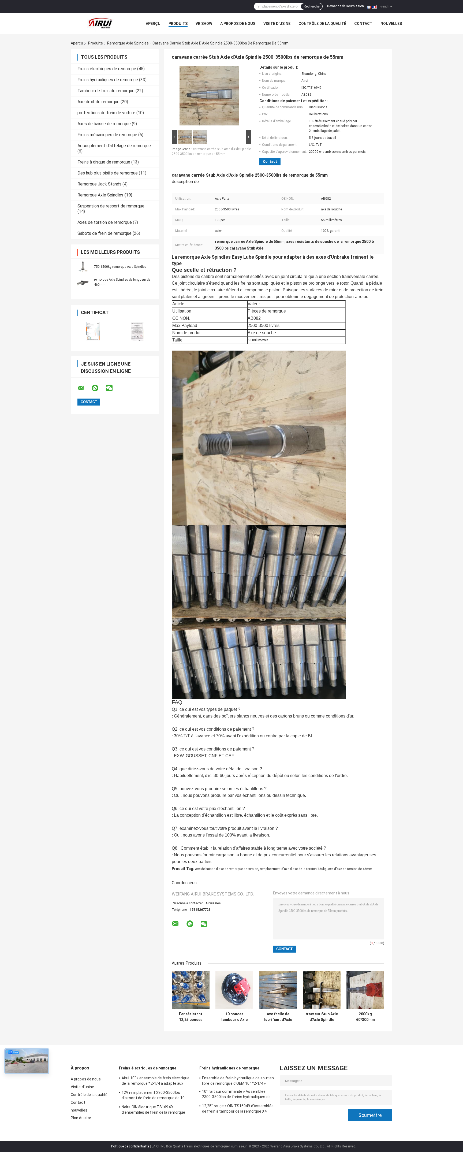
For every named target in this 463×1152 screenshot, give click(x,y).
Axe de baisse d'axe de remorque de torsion (226, 869)
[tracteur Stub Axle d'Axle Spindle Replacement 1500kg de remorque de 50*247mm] (322, 990)
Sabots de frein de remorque (104, 233)
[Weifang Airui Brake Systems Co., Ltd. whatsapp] (98, 388)
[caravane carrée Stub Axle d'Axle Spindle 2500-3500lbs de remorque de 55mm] (209, 97)
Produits (178, 23)
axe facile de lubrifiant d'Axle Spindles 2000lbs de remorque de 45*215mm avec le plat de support (278, 1017)
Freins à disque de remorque (103, 162)
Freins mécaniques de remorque (107, 134)
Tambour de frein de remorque (106, 90)
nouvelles (391, 23)
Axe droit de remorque (98, 101)
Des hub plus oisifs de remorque (107, 173)
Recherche (312, 6)
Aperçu (153, 23)
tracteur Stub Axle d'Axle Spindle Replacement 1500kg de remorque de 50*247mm (321, 1017)
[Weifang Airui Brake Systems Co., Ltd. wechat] (112, 388)
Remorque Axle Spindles (128, 43)
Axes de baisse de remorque (104, 123)
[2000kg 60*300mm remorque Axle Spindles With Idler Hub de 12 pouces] (365, 990)
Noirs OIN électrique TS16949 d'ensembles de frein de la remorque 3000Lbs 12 (153, 1110)
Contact (363, 23)
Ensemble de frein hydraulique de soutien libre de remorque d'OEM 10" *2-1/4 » (238, 1081)
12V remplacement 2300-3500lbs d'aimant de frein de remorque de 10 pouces (153, 1096)
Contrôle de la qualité (322, 23)
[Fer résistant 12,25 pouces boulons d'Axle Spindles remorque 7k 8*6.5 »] (191, 990)
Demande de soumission (345, 6)
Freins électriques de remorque (106, 68)
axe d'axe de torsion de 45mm (350, 869)
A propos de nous (237, 23)
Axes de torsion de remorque (104, 222)
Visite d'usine (276, 23)
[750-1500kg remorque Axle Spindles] (83, 266)
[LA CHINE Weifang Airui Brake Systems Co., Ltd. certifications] (93, 331)
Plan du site (81, 1118)
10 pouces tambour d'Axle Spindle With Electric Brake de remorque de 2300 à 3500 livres (234, 1017)
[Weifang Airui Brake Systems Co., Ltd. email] (84, 388)
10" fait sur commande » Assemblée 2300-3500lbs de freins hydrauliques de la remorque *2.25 (236, 1095)
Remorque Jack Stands (99, 184)
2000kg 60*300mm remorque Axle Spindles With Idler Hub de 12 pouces (365, 1017)
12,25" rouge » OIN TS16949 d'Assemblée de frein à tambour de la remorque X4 (238, 1108)
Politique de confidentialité (130, 1146)
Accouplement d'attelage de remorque (114, 145)
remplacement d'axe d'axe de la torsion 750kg (293, 869)
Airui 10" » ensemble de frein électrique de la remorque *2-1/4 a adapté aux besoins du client (155, 1081)
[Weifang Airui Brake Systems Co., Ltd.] (100, 24)
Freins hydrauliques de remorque (107, 79)
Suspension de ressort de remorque (110, 206)
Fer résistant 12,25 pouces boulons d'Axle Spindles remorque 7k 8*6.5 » (191, 1017)
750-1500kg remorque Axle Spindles (120, 267)
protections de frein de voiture (106, 112)
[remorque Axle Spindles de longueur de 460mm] (83, 282)
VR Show (204, 23)
